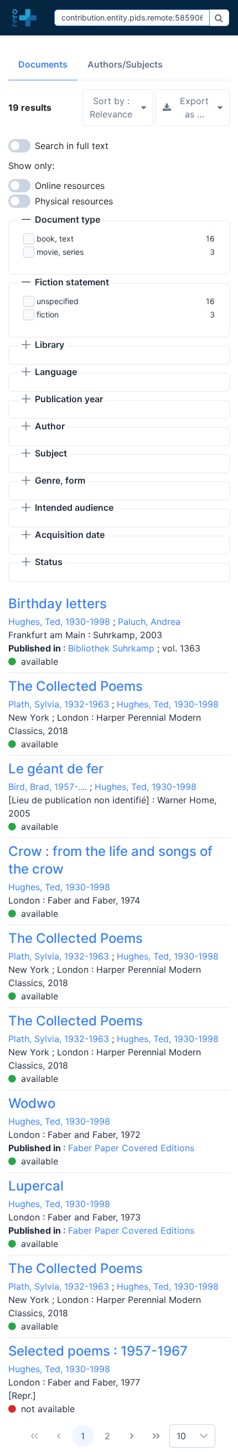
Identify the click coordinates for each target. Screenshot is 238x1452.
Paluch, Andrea (149, 621)
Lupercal (36, 1186)
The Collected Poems (75, 686)
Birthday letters (57, 604)
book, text (55, 238)
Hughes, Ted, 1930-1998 (59, 621)
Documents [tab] (43, 64)
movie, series (60, 251)
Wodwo (31, 1103)
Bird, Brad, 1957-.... (47, 786)
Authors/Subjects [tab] (125, 64)
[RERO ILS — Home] (27, 17)
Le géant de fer (56, 769)
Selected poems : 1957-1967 (98, 1351)
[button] (60, 220)
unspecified (58, 301)
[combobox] (131, 17)
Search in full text (71, 145)
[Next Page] (132, 1436)
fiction (48, 314)
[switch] (19, 145)
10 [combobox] (181, 1435)
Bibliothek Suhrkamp (112, 648)
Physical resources (74, 201)
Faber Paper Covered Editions (131, 1147)
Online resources (70, 185)
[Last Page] (156, 1436)
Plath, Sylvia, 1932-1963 (58, 704)
